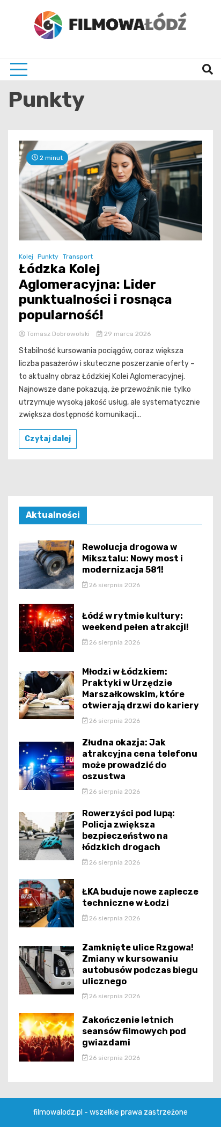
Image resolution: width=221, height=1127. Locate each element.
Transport (78, 256)
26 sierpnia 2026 (113, 585)
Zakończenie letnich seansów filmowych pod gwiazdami (134, 1031)
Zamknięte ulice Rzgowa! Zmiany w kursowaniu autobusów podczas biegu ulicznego (140, 964)
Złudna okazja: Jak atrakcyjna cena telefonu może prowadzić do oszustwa (139, 759)
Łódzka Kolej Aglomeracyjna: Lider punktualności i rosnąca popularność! (95, 292)
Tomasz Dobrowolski (58, 334)
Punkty (48, 256)
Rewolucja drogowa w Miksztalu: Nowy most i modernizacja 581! (132, 558)
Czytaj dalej (48, 438)
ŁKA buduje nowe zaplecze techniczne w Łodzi (140, 897)
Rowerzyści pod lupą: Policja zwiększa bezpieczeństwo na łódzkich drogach (128, 830)
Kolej (26, 256)
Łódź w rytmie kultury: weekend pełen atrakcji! (135, 621)
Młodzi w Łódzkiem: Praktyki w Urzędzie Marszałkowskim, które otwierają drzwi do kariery (140, 688)
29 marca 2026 (126, 334)
